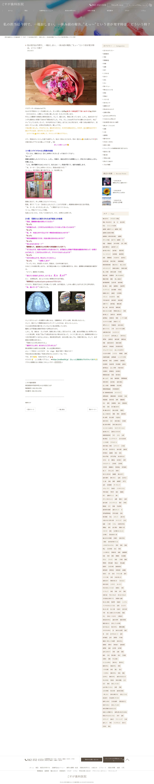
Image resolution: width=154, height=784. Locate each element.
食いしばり (105, 378)
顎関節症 (106, 60)
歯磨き (113, 293)
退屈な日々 (105, 580)
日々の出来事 (122, 438)
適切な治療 (113, 272)
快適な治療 (124, 268)
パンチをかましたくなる (109, 605)
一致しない (105, 694)
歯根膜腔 (124, 552)
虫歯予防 (122, 286)
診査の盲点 (120, 367)
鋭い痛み (105, 286)
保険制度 (118, 570)
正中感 (114, 648)
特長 (116, 591)
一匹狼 (120, 559)
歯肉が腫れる (106, 247)
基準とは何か (106, 701)
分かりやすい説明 (120, 328)
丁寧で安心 (123, 335)
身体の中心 (119, 641)
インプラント (117, 722)
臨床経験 (117, 378)
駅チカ (124, 722)
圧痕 (119, 477)
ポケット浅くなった (108, 499)
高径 (120, 453)
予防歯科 (111, 346)
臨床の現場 (123, 619)
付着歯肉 (109, 243)
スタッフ (116, 517)
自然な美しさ (114, 335)
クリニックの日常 (111, 225)
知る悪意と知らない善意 (110, 122)
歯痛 (126, 353)
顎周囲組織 (124, 378)
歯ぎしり (105, 722)
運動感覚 (122, 399)
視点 (119, 655)
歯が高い (123, 257)
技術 (113, 573)
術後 (108, 406)
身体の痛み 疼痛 (107, 446)
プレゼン (110, 559)
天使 (107, 634)
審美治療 (119, 303)
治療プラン (105, 303)
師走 (104, 93)
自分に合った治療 (107, 311)
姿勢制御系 (105, 396)
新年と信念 (106, 145)
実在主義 (122, 563)
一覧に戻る (61, 409)
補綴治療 (118, 307)
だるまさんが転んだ (109, 119)
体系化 (104, 573)
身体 (119, 403)
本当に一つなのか (111, 616)
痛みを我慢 (115, 410)
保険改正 (111, 570)
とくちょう (105, 591)
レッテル (124, 602)
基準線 (104, 648)
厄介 (111, 421)
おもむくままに (108, 142)
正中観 (119, 648)
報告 (121, 545)
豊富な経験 (118, 343)
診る (104, 403)
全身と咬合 (122, 538)
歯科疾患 (123, 414)
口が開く (105, 534)
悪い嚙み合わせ (106, 410)
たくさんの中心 (106, 662)
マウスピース (113, 442)
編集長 (104, 644)
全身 (121, 513)
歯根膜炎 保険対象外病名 (109, 236)
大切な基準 (114, 701)
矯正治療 (105, 275)
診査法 (112, 680)
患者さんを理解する (108, 712)
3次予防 (105, 467)
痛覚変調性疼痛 (106, 264)
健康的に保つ (106, 293)
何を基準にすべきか (114, 698)
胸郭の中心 (105, 666)
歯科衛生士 (105, 367)
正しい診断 (113, 367)
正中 (110, 637)
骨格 (119, 673)
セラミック (105, 719)
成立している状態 (115, 623)
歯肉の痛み (119, 382)
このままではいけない (108, 545)
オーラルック (117, 485)
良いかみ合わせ (119, 275)
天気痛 (124, 421)
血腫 (116, 499)
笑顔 (124, 311)
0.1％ (118, 435)
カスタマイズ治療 (107, 321)
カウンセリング (106, 268)
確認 (108, 683)
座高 (104, 257)
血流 (104, 485)
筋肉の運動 (118, 680)
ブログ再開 (106, 164)
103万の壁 (110, 566)
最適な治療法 (116, 268)
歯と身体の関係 (106, 424)
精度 (117, 318)
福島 (126, 545)
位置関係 (111, 275)
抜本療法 (118, 371)
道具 (124, 460)
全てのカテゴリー (108, 50)
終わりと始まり (108, 161)
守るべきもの (112, 595)
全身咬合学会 (121, 524)
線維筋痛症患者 (106, 435)
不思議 (124, 655)
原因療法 (111, 371)
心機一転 (122, 517)
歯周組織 (113, 357)
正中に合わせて (106, 651)
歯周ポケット (110, 495)
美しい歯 (105, 307)
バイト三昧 (105, 577)
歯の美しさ (105, 314)
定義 (109, 659)
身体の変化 (105, 421)
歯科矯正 (112, 303)
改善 (112, 374)
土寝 (123, 435)
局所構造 (105, 637)
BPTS (124, 481)
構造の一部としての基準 (109, 641)
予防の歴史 (105, 492)
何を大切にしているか (108, 588)
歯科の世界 (115, 619)
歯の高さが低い (106, 250)
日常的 (104, 659)
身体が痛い (113, 261)
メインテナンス (113, 502)
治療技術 (110, 339)
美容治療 (120, 300)
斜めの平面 (105, 456)
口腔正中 (120, 616)
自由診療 (111, 364)
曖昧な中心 (112, 676)
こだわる (106, 73)
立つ (104, 83)
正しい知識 (105, 385)
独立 (120, 669)
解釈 (108, 403)
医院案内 (106, 54)
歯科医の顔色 (120, 690)
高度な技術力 (110, 343)
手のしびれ (111, 470)
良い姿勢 (105, 417)
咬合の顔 (112, 690)
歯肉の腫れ (105, 477)
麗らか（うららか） (109, 125)
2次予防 (120, 463)
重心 (116, 669)
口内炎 (104, 726)
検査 (104, 243)
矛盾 (124, 591)
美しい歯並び (118, 279)
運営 (112, 556)
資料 (110, 531)
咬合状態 (119, 385)
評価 (120, 687)
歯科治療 (117, 339)
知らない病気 (106, 602)
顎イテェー (106, 86)
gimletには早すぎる (109, 116)
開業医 (117, 556)
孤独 (116, 559)
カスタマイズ (116, 332)
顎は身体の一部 (113, 534)
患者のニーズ (117, 321)
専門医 (104, 339)
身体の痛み (117, 421)
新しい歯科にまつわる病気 (113, 612)
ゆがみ (104, 460)
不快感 (119, 272)
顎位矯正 (117, 467)
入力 (124, 680)
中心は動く (115, 659)
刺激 (104, 63)
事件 (109, 527)
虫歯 (104, 129)
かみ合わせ (112, 296)
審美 (111, 279)
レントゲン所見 (122, 357)
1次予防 (114, 463)
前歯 (109, 481)
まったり (119, 584)
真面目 (118, 602)
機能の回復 (105, 279)
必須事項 (116, 360)
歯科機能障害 (106, 282)
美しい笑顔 (105, 272)
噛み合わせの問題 (107, 538)
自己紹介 (119, 460)
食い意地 (115, 527)
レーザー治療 (123, 318)
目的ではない (106, 705)
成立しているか (115, 705)
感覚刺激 (124, 403)
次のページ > (92, 409)
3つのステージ (106, 463)
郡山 (104, 548)
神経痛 (120, 353)
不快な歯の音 (106, 300)
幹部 (108, 556)
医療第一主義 (119, 598)
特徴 (111, 591)
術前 (104, 406)
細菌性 (122, 492)
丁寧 (112, 328)
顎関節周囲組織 (106, 389)
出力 (104, 683)
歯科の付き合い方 (121, 676)
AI (121, 509)
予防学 (112, 492)
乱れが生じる (106, 627)
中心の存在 (105, 680)
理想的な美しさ (117, 311)
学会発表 (119, 506)
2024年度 (109, 548)
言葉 (122, 588)
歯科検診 (113, 300)
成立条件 (105, 698)
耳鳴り (117, 470)
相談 (118, 296)
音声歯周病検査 (106, 513)
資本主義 (110, 563)
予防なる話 (106, 158)
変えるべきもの (122, 595)
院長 (119, 548)
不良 (104, 612)
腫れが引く (113, 477)
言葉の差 (105, 595)
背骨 (111, 669)
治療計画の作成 (106, 332)
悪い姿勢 (111, 417)
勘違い (120, 499)
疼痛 (104, 343)
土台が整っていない (108, 687)
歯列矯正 (105, 318)
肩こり (104, 470)
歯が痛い (115, 250)
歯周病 (105, 135)
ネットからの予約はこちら (137, 5)
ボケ (109, 506)
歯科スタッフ (116, 509)
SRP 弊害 (124, 243)
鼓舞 (114, 506)
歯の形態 (111, 307)
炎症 (126, 396)
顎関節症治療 (106, 374)
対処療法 (105, 371)
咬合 (104, 225)
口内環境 (119, 293)
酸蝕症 (104, 506)
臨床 (104, 655)
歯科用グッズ (114, 247)
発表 (117, 545)
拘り (104, 70)
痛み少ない (115, 264)
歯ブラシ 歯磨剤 (115, 240)
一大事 (109, 524)
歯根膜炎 (116, 286)
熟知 (110, 360)
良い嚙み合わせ (115, 406)
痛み (109, 726)
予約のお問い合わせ (117, 5)
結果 (116, 687)
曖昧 (123, 673)
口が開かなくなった (119, 531)
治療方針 (105, 346)
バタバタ (105, 531)
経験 (122, 651)
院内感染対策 (119, 346)
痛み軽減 (105, 438)
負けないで (106, 103)
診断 (114, 651)
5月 (109, 573)
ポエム (104, 559)
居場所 (104, 566)
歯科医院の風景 (106, 509)
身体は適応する (114, 694)
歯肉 (126, 499)
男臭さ (105, 96)
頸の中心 (121, 662)
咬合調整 (118, 364)
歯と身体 (122, 222)
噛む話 (105, 155)
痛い (117, 495)
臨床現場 (121, 254)
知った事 (112, 609)
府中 (118, 715)
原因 (118, 414)
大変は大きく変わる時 (108, 520)
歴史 (117, 492)
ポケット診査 (106, 240)
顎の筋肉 (118, 374)
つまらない (122, 580)
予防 (104, 57)
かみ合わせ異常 (106, 353)
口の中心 (105, 676)
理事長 (104, 563)
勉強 (123, 612)
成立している (123, 694)
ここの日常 (105, 442)
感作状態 (111, 399)
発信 (116, 453)
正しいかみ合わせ (119, 350)
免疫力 (113, 488)
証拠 (118, 605)
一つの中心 (105, 673)
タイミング (118, 520)
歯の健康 (113, 289)
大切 (108, 655)
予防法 (119, 289)
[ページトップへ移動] (127, 759)
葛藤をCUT (28, 402)
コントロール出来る (108, 428)
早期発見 (113, 325)
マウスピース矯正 (114, 218)
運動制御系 (113, 396)
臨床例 (113, 602)
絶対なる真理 (119, 630)
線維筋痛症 (120, 261)
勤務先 (117, 588)
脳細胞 (114, 474)
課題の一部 (122, 527)
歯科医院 (119, 314)
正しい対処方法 (106, 414)
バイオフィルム (121, 488)
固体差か (116, 644)
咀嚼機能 (112, 385)
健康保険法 (118, 566)
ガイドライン (118, 392)
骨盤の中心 (113, 666)
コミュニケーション (108, 350)
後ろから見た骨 (106, 474)
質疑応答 (113, 552)
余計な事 (124, 609)
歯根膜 (111, 453)
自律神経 (115, 254)
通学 (125, 573)
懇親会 (104, 527)
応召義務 (105, 364)
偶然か (110, 644)
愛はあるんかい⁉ (108, 109)
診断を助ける (122, 701)
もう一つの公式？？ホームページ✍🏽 (79, 111)
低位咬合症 (105, 261)
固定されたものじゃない (109, 715)
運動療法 (111, 467)
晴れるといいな (108, 90)
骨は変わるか (121, 456)
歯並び (112, 719)
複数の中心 (113, 673)
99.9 (114, 435)
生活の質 (113, 282)
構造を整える (106, 623)
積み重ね (113, 655)
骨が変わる (112, 449)
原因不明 (121, 250)
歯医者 (125, 449)
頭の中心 (115, 662)
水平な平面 (113, 456)
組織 (104, 524)
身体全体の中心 (106, 619)
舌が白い (124, 477)
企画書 (124, 570)
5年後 (124, 502)
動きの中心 (114, 627)
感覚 (119, 666)
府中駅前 (105, 453)
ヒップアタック (113, 438)
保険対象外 (105, 382)
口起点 (118, 609)
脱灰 (120, 502)
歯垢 (110, 286)
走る (104, 80)
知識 (104, 67)
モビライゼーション (120, 428)
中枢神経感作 (116, 389)
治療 (118, 651)
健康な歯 (123, 339)
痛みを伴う (120, 474)
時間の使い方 (113, 580)
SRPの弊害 (116, 243)
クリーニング (119, 719)
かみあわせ (116, 257)
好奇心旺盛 (115, 513)
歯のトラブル (106, 328)
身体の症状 (105, 584)
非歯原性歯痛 (106, 357)
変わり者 (105, 449)
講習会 (113, 460)
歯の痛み (112, 382)
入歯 (126, 719)
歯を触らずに (106, 431)
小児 (104, 132)
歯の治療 (105, 502)
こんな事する (106, 552)
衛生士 (116, 563)
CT (123, 240)
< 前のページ (30, 409)
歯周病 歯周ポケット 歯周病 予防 (112, 229)
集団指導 (105, 570)
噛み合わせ (105, 218)
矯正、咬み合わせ (107, 222)
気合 (115, 548)
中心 (104, 616)
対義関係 (113, 403)
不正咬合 (118, 417)
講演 (126, 559)
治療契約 (122, 360)
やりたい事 (119, 573)
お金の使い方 (118, 577)
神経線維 (105, 399)
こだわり (112, 584)
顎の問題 (105, 517)
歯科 (122, 715)
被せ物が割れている (113, 541)
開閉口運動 (122, 627)
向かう (105, 76)
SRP (120, 591)
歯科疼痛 (120, 282)
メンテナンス (106, 289)
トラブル (115, 353)
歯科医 (124, 364)
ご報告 (104, 541)
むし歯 (104, 481)
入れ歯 (123, 446)
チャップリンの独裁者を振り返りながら (115, 148)
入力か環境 (105, 690)
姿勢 (117, 399)
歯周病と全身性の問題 (108, 232)
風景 (119, 552)
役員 (104, 556)
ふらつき (106, 99)
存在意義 (123, 556)
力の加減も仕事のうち (108, 598)
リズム (114, 524)
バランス (105, 296)
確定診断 (105, 360)
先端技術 (111, 318)
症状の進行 (120, 325)
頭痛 (114, 414)
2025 (124, 520)
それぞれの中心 (106, 630)
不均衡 (120, 637)
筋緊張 (115, 637)
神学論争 (124, 467)
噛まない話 (106, 151)
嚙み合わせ (106, 138)
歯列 (121, 634)
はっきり (123, 605)
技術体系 (120, 396)
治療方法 (112, 314)
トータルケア (106, 335)
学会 (110, 517)
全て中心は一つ (114, 634)
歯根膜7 (119, 481)
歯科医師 (122, 644)
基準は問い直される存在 (121, 712)
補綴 (114, 481)
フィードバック (106, 254)
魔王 (126, 630)
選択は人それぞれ (115, 431)
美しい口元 (123, 264)
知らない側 (105, 609)
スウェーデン (106, 488)
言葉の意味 (106, 112)
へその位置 (105, 669)
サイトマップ (112, 771)
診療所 (115, 538)
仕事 (111, 577)
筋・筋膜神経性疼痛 (108, 392)
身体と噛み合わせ (117, 424)
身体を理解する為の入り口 (109, 708)
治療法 (122, 410)
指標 (109, 648)
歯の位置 (119, 449)
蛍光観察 (109, 485)
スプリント (116, 446)
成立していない (115, 683)
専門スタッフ (106, 325)
